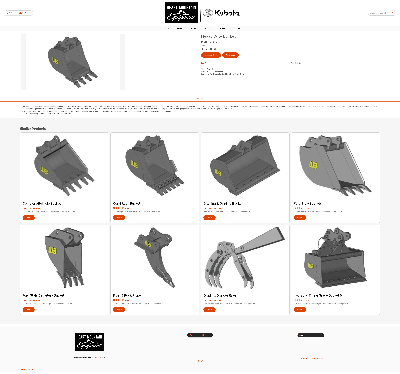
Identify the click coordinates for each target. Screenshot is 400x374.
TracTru (96, 357)
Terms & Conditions (316, 358)
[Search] (322, 335)
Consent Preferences (25, 369)
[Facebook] (198, 361)
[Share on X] (206, 49)
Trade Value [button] (230, 55)
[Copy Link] (215, 49)
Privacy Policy (303, 358)
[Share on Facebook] (202, 49)
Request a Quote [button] (211, 55)
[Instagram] (201, 361)
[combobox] (382, 12)
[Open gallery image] (73, 62)
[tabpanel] (110, 62)
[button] (10, 13)
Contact (238, 28)
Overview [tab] (200, 99)
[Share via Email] (210, 49)
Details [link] (28, 218)
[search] (393, 13)
